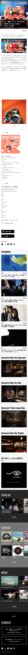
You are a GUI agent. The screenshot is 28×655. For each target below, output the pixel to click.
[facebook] (8, 244)
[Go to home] (6, 2)
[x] (5, 244)
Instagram (8, 223)
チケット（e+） (4, 220)
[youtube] (11, 244)
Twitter (11, 223)
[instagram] (14, 244)
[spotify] (2, 244)
